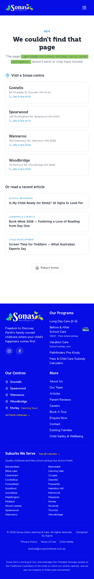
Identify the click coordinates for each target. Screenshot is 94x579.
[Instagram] (9, 351)
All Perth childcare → (17, 415)
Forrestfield (12, 484)
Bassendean (12, 466)
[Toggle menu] (84, 7)
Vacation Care (59, 342)
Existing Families (61, 430)
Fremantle (54, 484)
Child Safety (66, 542)
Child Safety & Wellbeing (66, 436)
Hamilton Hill (56, 488)
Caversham (11, 475)
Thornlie (53, 510)
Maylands (53, 497)
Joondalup (11, 493)
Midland (10, 501)
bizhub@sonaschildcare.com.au (47, 548)
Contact (55, 424)
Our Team (56, 387)
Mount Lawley (13, 506)
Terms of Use (48, 542)
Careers (55, 406)
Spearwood (12, 510)
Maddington (12, 497)
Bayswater (54, 466)
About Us (56, 381)
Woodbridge (55, 514)
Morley (52, 501)
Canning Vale (56, 471)
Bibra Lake (11, 471)
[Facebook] (20, 351)
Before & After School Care (59, 329)
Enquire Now (58, 418)
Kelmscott (54, 493)
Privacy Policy (29, 542)
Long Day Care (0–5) (63, 321)
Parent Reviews (60, 400)
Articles (55, 394)
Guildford (10, 488)
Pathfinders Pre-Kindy (65, 353)
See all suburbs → (49, 454)
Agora (48, 535)
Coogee (52, 475)
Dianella (53, 479)
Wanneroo (11, 514)
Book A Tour (58, 412)
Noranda (53, 506)
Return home (50, 268)
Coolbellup (11, 479)
